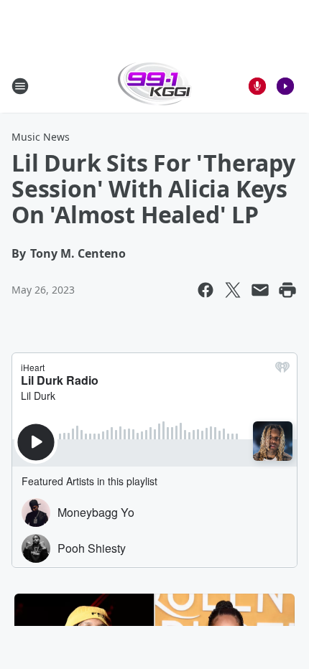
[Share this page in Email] (260, 290)
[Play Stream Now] (285, 86)
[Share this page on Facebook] (205, 290)
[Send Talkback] (257, 86)
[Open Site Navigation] (20, 86)
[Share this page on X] (233, 290)
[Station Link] (155, 85)
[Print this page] (287, 290)
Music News (40, 137)
